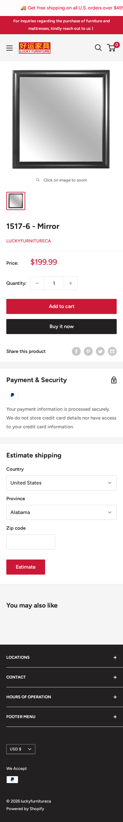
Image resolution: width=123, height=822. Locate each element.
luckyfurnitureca (28, 241)
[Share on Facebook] (76, 351)
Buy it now (62, 326)
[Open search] (98, 47)
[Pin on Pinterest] (88, 351)
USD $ (15, 749)
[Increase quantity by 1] (70, 283)
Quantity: (16, 283)
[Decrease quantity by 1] (37, 283)
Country (15, 469)
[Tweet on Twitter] (100, 351)
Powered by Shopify (25, 808)
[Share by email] (112, 351)
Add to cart (61, 306)
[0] (111, 47)
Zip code (16, 528)
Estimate (26, 567)
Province (15, 498)
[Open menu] (9, 48)
